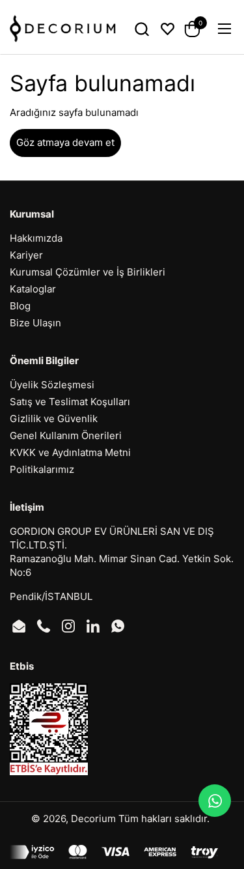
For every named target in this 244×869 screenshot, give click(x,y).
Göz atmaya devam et (65, 142)
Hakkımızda (36, 238)
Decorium (93, 818)
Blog (20, 306)
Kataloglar (33, 289)
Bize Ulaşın (35, 323)
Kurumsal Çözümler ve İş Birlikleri (87, 272)
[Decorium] (63, 28)
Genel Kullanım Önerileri (66, 435)
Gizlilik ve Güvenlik (54, 418)
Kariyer (26, 255)
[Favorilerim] (167, 29)
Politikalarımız (42, 469)
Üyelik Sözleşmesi (52, 384)
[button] (141, 29)
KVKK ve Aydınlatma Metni (70, 452)
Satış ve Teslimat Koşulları (70, 401)
